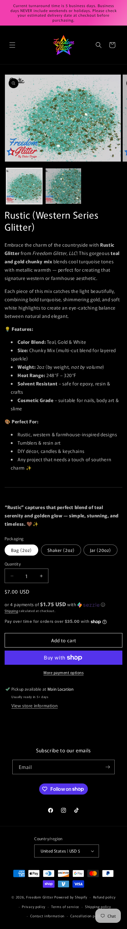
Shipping (11, 610)
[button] (12, 45)
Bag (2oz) (21, 550)
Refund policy (104, 896)
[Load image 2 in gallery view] (63, 186)
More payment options (63, 672)
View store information (34, 705)
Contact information (47, 915)
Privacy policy (33, 906)
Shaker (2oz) (61, 550)
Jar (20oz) (100, 550)
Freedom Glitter (40, 896)
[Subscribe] (107, 767)
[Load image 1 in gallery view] (24, 186)
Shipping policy (98, 906)
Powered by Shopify (70, 896)
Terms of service (65, 906)
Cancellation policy (86, 915)
